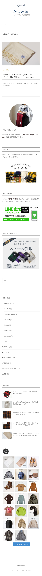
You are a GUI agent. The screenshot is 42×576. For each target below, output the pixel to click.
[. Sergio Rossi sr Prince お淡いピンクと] (33, 462)
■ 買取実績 (5, 363)
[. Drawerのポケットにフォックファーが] (8, 535)
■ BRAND (5, 298)
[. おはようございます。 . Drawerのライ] (21, 523)
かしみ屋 (21, 11)
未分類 (4, 374)
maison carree (7, 336)
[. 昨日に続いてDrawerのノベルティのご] (33, 511)
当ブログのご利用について (10, 368)
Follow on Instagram (22, 544)
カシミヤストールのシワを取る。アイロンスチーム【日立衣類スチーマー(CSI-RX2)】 (20, 75)
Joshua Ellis (7, 330)
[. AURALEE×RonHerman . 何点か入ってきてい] (33, 486)
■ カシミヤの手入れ (7, 70)
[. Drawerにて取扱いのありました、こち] (21, 486)
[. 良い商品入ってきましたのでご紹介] (33, 498)
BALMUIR (7, 309)
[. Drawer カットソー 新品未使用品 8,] (8, 462)
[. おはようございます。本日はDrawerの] (8, 523)
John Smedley (7, 320)
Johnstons (6, 325)
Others (5, 341)
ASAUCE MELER (9, 303)
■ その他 (4, 352)
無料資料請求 (21, 565)
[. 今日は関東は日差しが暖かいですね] (21, 511)
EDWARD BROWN (9, 314)
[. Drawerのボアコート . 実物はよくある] (21, 535)
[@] (9, 451)
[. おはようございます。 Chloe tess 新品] (33, 474)
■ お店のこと (6, 347)
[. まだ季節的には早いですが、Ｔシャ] (8, 511)
